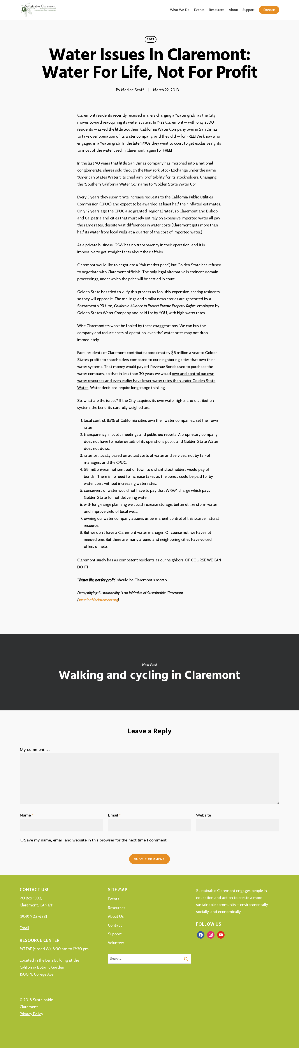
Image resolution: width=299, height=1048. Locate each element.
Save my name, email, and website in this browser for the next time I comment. (95, 840)
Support (115, 934)
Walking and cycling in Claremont (149, 672)
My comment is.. (35, 749)
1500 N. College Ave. (37, 974)
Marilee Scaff (132, 90)
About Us (116, 916)
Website (203, 815)
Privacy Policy (31, 1013)
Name (27, 815)
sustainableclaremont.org (98, 600)
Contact (115, 925)
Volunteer (116, 942)
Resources (116, 907)
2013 (150, 39)
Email (114, 815)
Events (113, 899)
